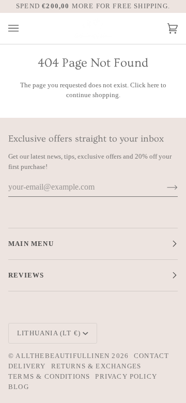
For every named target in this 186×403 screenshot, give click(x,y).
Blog (18, 387)
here (153, 85)
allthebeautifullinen (63, 356)
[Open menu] (23, 28)
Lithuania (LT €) (49, 333)
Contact (151, 356)
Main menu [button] (31, 243)
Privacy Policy (126, 376)
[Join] (164, 187)
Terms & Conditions (49, 376)
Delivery (27, 366)
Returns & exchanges (96, 366)
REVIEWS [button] (26, 275)
